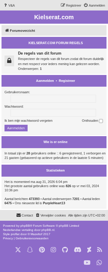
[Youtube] (87, 263)
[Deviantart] (89, 250)
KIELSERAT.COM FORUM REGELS (55, 43)
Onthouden (90, 120)
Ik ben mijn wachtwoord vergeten (28, 120)
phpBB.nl (47, 230)
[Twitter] (18, 250)
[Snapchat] (30, 250)
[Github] (65, 250)
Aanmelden (45, 80)
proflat (15, 234)
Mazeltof (36, 234)
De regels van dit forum (40, 53)
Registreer (67, 80)
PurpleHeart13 (54, 203)
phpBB (25, 225)
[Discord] (77, 250)
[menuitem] (9, 5)
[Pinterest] (42, 250)
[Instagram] (53, 250)
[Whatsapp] (99, 263)
